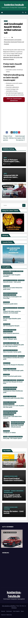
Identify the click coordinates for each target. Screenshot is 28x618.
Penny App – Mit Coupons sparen (12, 438)
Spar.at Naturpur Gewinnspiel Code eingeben (11, 161)
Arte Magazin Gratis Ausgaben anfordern (12, 496)
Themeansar (14, 607)
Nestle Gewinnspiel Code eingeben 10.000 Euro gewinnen (19, 138)
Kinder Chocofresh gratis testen (12, 376)
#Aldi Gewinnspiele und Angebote (12, 39)
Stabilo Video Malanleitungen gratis (13, 370)
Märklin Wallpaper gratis (10, 339)
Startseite (3, 611)
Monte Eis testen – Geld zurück (12, 282)
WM (4, 309)
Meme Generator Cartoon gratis (12, 352)
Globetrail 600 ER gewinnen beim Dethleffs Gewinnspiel (12, 177)
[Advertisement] (14, 117)
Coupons (5, 436)
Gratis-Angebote (16, 611)
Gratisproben (6, 271)
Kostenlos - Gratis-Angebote (17, 271)
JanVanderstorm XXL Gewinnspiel (12, 192)
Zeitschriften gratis (8, 331)
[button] (22, 12)
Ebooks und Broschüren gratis (10, 387)
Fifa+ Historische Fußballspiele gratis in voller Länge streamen (13, 345)
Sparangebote (13, 459)
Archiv (5, 157)
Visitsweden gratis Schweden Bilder (13, 398)
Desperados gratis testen (10, 304)
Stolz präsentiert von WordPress (9, 605)
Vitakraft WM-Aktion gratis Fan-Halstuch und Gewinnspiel (12, 312)
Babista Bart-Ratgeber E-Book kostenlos (17, 426)
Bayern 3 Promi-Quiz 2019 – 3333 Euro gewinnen (8, 138)
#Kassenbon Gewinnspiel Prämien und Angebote (14, 43)
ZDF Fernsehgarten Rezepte (11, 326)
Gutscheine (6, 459)
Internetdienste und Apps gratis (10, 350)
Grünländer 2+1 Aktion (9, 432)
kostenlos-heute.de (14, 4)
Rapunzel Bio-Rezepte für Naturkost (13, 364)
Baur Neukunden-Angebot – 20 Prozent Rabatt (13, 464)
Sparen (22, 611)
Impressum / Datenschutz (6, 614)
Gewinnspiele (9, 611)
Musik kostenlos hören (8, 414)
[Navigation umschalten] (25, 12)
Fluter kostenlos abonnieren (11, 333)
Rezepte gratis (20, 380)
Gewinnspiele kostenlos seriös (10, 280)
